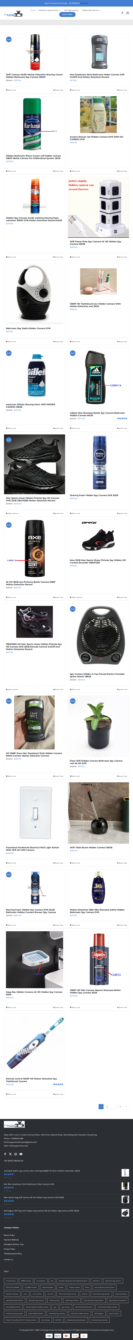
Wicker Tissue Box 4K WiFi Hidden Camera (21, 1320)
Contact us (8, 1259)
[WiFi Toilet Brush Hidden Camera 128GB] (98, 813)
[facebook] (5, 1154)
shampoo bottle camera (14, 1300)
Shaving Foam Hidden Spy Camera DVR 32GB (94, 495)
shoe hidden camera (13, 1307)
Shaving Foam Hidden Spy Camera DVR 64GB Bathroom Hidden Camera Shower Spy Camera (31, 911)
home (87, 1287)
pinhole (84, 1294)
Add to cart (12, 90)
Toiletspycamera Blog (13, 1254)
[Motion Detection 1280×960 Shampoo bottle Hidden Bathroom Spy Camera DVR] (98, 887)
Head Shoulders (47, 1287)
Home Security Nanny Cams (104, 1287)
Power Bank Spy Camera (101, 1294)
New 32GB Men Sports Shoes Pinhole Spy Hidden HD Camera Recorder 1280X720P (98, 561)
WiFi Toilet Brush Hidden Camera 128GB (91, 847)
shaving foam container (117, 1300)
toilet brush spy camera (14, 1313)
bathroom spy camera (113, 1281)
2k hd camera (11, 1281)
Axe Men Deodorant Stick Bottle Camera (73, 1281)
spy (55, 1307)
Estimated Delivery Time (14, 1244)
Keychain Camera (12, 1294)
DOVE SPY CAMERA (12, 1287)
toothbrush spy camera (57, 1313)
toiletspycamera (64, 1330)
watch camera (114, 1313)
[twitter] (10, 1154)
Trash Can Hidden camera (80, 1313)
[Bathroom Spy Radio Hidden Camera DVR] (34, 294)
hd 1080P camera (31, 1287)
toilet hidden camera (35, 1313)
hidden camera (74, 1287)
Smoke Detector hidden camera (37, 1307)
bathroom (96, 1281)
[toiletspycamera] (13, 11)
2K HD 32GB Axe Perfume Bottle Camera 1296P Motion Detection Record (30, 583)
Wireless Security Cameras (76, 1320)
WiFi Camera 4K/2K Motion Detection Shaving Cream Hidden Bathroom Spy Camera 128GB (34, 75)
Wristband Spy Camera (99, 1320)
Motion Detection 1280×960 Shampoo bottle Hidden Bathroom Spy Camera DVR (97, 911)
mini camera (37, 1294)
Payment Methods (11, 1240)
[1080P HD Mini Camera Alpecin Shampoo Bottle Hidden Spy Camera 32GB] (98, 958)
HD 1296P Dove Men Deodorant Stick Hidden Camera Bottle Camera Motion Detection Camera (34, 754)
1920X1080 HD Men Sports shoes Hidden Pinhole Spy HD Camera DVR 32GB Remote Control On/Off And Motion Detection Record (34, 646)
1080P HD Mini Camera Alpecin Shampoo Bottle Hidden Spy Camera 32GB (95, 991)
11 (120, 1107)
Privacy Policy (9, 1249)
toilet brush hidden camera (107, 1307)
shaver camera (54, 1300)
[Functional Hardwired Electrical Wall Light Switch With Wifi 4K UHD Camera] (34, 813)
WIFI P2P (58, 1320)
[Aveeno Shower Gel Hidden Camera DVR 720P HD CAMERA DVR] (98, 114)
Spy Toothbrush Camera (83, 1307)
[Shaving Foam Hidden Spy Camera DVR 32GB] (98, 462)
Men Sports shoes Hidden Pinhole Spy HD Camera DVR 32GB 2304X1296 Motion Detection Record (32, 499)
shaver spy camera (71, 1300)
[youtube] (21, 1154)
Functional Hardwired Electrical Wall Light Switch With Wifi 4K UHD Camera (32, 848)
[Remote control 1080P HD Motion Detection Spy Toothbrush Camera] (34, 1044)
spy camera (66, 1307)
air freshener (40, 1281)
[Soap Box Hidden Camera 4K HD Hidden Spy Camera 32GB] (34, 959)
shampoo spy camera (36, 1300)
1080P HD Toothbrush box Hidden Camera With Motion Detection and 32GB (95, 305)
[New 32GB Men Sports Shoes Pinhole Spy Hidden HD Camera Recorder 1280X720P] (98, 538)
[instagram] (15, 1154)
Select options (13, 513)
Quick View (59, 90)
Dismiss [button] (84, 3)
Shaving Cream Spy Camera (94, 1300)
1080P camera (26, 1281)
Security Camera (121, 1294)
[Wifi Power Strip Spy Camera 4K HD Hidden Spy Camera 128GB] (98, 207)
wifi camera (45, 1320)
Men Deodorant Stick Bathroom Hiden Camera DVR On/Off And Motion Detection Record (97, 75)
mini (25, 1294)
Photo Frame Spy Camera (68, 1294)
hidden (61, 1287)
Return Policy (9, 1235)
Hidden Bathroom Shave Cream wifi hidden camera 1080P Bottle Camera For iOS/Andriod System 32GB (33, 157)
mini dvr (50, 1294)
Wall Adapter (98, 1313)
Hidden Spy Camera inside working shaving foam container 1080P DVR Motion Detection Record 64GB (34, 219)
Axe (52, 1281)
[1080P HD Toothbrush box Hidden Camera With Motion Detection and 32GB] (98, 281)
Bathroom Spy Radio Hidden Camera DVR (28, 328)
